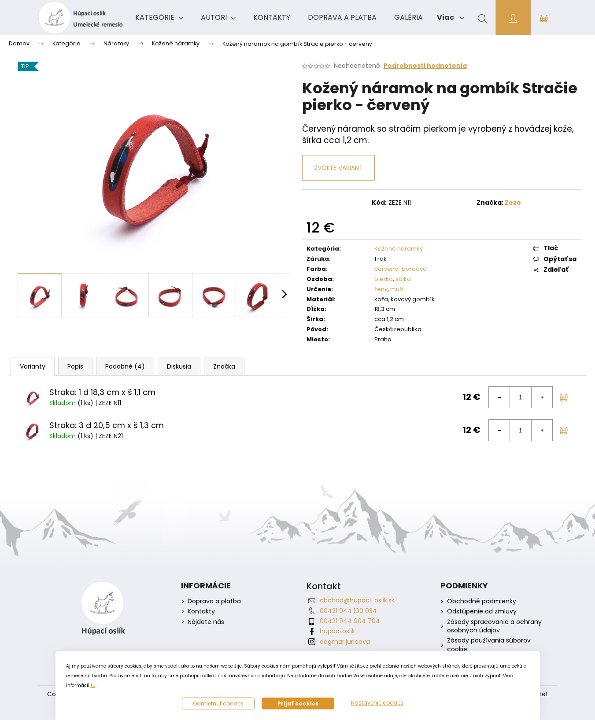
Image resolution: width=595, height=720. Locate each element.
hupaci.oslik (337, 631)
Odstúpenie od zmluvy (482, 611)
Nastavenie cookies (377, 703)
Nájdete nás (206, 622)
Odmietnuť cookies (218, 703)
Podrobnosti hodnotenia (425, 66)
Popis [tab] (75, 366)
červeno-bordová (400, 269)
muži (396, 289)
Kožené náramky (398, 248)
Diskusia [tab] (179, 366)
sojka (403, 279)
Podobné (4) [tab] (125, 366)
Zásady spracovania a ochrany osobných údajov (494, 626)
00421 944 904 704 (350, 621)
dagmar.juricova (345, 641)
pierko (383, 279)
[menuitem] (159, 17)
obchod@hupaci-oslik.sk (357, 600)
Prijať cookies (297, 703)
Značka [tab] (224, 366)
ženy (381, 289)
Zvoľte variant (338, 167)
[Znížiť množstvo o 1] (499, 397)
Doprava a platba (214, 601)
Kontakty (201, 611)
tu (93, 685)
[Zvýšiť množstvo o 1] (541, 397)
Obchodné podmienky (481, 601)
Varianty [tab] (32, 366)
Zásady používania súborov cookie (489, 644)
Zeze (513, 202)
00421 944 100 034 (348, 610)
